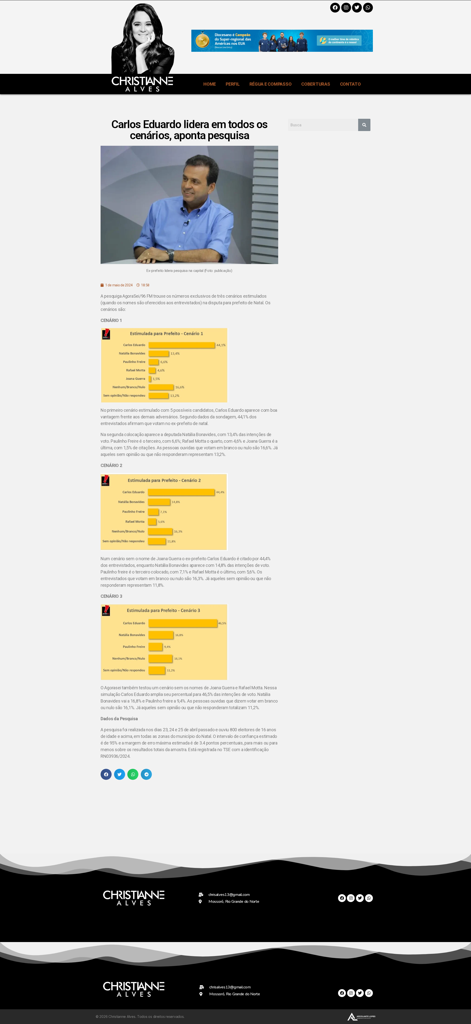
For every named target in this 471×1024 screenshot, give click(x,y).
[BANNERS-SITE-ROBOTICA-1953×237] (282, 50)
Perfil (232, 84)
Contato (350, 84)
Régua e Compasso (270, 84)
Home (209, 84)
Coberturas (315, 84)
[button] (106, 774)
